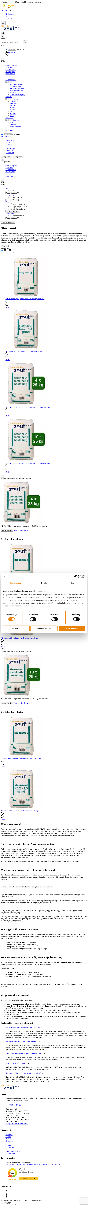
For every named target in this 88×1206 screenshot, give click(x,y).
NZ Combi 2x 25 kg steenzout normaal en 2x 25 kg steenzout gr (29, 407)
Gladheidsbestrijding (17, 95)
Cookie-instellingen (13, 1151)
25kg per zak (17, 198)
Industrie (13, 93)
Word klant (10, 130)
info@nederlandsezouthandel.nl (17, 1124)
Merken (15, 99)
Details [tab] (44, 583)
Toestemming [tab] (15, 583)
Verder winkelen (7, 530)
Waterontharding (16, 84)
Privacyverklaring (12, 1153)
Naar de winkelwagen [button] (22, 530)
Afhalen (8, 1137)
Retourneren (10, 1141)
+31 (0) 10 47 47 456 (13, 1105)
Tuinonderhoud (15, 86)
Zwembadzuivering (17, 88)
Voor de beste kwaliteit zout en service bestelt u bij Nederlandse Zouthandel (33, 1164)
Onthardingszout (12, 65)
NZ (14, 191)
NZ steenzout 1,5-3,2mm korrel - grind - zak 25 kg (24, 351)
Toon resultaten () (12, 193)
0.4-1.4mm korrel (19, 204)
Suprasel (13, 114)
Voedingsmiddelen (16, 90)
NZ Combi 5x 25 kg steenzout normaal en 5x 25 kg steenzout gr (29, 463)
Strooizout (9, 76)
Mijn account (10, 1147)
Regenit (13, 103)
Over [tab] (73, 583)
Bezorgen (9, 1135)
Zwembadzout (11, 70)
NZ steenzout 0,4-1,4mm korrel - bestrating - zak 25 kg (25, 299)
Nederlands (10, 14)
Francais (9, 18)
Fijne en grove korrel (20, 207)
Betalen (8, 1139)
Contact (13, 124)
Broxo (12, 105)
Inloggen (9, 1145)
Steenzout (9, 68)
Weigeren (16, 628)
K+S (12, 116)
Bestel (8, 307)
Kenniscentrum (15, 126)
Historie (13, 122)
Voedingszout (10, 72)
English (8, 16)
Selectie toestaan (44, 628)
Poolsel (12, 109)
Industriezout (10, 74)
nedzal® (13, 101)
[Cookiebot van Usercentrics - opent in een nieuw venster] (75, 576)
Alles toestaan (72, 628)
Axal (12, 107)
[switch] (33, 619)
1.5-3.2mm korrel (19, 209)
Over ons (16, 120)
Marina (12, 112)
